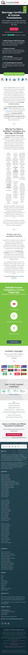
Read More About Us (8, 468)
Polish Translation (5, 520)
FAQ (2, 577)
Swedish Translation (5, 533)
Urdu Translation (4, 541)
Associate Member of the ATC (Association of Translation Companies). (17, 644)
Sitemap (3, 586)
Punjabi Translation (5, 523)
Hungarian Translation (6, 509)
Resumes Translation (5, 559)
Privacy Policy (4, 580)
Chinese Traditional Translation (7, 487)
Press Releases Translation (6, 566)
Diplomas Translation (5, 556)
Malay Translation (5, 517)
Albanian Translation (5, 474)
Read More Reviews (14, 394)
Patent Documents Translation (7, 562)
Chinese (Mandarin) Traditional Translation (10, 484)
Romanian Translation (5, 525)
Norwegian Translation (6, 518)
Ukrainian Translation (5, 539)
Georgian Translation (5, 501)
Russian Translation (5, 527)
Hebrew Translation (5, 506)
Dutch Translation (5, 493)
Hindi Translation (4, 508)
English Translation (5, 495)
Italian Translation (5, 512)
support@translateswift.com (19, 437)
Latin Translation (4, 515)
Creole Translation (5, 488)
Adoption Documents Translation (8, 555)
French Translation (5, 500)
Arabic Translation (5, 476)
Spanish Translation (5, 531)
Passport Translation (5, 552)
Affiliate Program (4, 590)
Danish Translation (5, 492)
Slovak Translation (5, 530)
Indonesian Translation (6, 511)
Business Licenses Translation (7, 564)
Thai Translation (4, 536)
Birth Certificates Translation (7, 553)
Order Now (14, 342)
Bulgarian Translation (5, 478)
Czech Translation (5, 490)
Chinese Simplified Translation (7, 485)
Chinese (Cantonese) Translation (8, 481)
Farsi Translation (4, 496)
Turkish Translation (5, 538)
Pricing (2, 576)
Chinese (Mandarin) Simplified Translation (10, 482)
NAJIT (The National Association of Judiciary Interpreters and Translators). (15, 647)
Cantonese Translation (6, 479)
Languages (4, 471)
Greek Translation (5, 504)
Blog (2, 579)
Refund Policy (4, 583)
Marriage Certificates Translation (8, 558)
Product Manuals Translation (7, 567)
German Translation (5, 503)
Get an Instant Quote (14, 434)
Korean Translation (5, 514)
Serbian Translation (5, 528)
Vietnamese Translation (6, 542)
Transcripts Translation (6, 561)
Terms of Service (4, 582)
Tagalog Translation (5, 534)
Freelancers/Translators (6, 588)
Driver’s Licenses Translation (7, 569)
